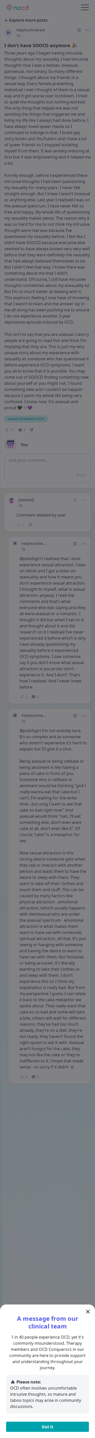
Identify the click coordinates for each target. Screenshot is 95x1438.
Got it (47, 1427)
